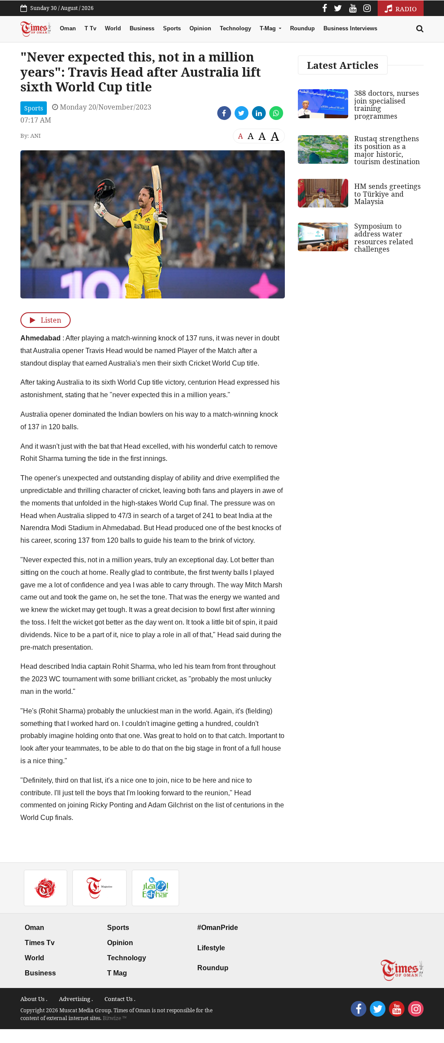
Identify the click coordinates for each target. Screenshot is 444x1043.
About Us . (33, 999)
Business (142, 28)
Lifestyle (211, 948)
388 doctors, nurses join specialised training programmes (386, 104)
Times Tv (40, 942)
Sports (172, 28)
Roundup (302, 28)
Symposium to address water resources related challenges (383, 237)
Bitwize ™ (115, 1018)
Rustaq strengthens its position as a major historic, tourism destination (387, 150)
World (113, 28)
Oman (68, 28)
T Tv (90, 28)
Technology (235, 28)
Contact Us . (119, 999)
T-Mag (269, 28)
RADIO (405, 8)
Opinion (200, 28)
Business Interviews (350, 28)
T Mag (117, 973)
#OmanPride (217, 927)
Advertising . (76, 999)
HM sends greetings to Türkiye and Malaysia (387, 193)
